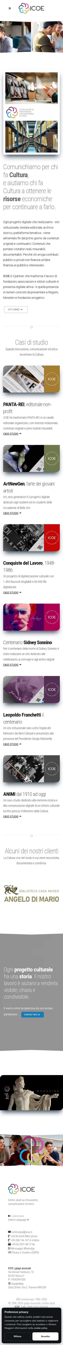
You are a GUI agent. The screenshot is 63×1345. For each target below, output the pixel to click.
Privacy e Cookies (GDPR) (25, 1252)
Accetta (45, 1336)
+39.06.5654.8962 (20, 1236)
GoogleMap (17, 1283)
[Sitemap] (8, 1256)
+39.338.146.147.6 (21, 1240)
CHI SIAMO (14, 309)
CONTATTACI (31, 1015)
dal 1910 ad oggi (24, 794)
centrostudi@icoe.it (22, 1232)
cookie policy (40, 1328)
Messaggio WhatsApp (22, 1248)
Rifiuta (17, 1336)
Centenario (27, 642)
